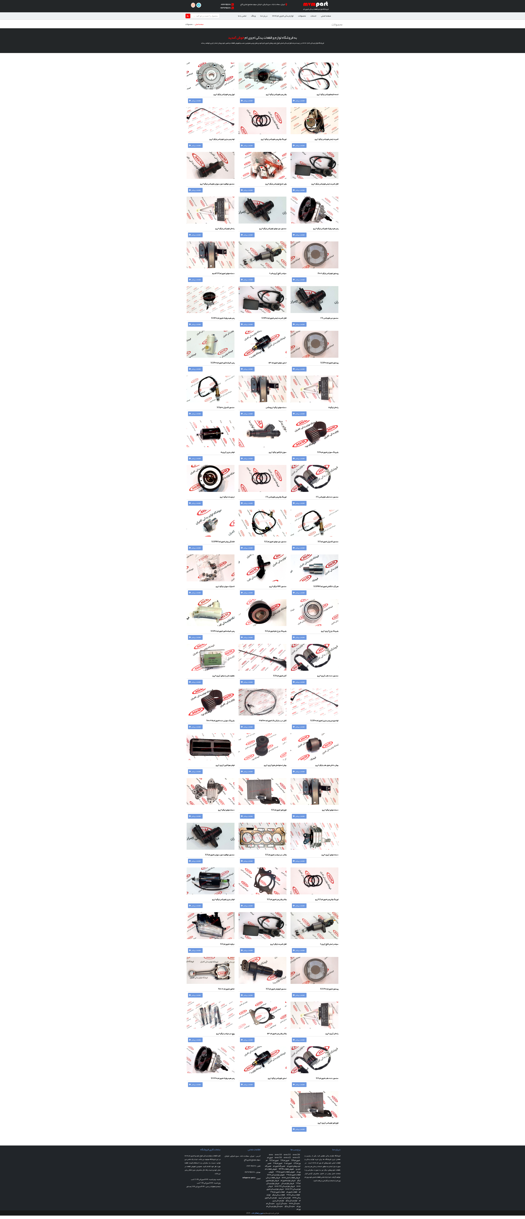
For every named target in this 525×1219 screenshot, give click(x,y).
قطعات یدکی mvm (293, 1195)
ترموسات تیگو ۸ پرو (227, 497)
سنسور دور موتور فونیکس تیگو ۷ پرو (272, 228)
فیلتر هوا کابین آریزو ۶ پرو (225, 765)
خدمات (313, 16)
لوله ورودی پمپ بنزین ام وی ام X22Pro (324, 720)
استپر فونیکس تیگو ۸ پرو (277, 1078)
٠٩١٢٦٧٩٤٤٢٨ (225, 8)
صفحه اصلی (326, 16)
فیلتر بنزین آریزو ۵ (227, 452)
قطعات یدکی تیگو (278, 1195)
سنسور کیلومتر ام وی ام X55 (276, 989)
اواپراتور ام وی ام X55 (278, 810)
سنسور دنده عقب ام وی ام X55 (327, 1078)
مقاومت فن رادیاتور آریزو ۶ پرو (223, 676)
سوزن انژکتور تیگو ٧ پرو (277, 452)
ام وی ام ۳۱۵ (277, 1163)
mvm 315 (287, 1154)
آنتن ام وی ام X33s (279, 676)
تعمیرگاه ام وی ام (279, 1166)
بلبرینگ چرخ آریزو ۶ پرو (329, 631)
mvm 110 (278, 1154)
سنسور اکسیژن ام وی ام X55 (328, 541)
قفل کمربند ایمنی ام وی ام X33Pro (273, 318)
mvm (271, 1154)
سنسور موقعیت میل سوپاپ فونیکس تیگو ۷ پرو (217, 184)
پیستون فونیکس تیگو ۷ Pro (328, 273)
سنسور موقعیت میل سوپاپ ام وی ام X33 (219, 855)
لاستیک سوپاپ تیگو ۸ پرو (225, 586)
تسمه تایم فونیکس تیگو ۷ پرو (327, 94)
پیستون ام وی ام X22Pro (329, 363)
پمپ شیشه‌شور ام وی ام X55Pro (222, 631)
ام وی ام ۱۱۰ (288, 1163)
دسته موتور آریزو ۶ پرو (330, 855)
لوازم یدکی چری (278, 1200)
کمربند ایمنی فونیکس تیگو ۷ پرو (326, 139)
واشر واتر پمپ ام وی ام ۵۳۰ (276, 1033)
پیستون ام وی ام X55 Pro (329, 989)
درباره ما (264, 16)
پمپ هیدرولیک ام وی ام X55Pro (222, 318)
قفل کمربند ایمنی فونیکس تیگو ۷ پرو (324, 184)
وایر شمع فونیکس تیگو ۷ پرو (275, 184)
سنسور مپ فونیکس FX (329, 318)
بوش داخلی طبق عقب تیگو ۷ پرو (326, 765)
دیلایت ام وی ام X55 (227, 944)
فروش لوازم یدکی (287, 1183)
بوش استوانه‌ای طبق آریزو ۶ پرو (275, 765)
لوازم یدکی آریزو (285, 1197)
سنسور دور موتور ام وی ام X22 (275, 541)
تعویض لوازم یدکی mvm (276, 1175)
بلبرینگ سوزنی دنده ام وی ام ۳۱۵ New (220, 720)
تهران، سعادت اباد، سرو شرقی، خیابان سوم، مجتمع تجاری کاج (262, 4)
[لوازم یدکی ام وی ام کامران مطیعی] (315, 5)
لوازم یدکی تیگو (291, 1200)
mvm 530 (296, 1154)
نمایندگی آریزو (281, 1203)
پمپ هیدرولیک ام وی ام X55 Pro (222, 1078)
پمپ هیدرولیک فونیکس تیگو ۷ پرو (325, 228)
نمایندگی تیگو (290, 1206)
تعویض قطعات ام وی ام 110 (285, 1172)
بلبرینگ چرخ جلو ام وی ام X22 (275, 631)
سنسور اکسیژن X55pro (225, 407)
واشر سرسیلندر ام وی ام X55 (275, 855)
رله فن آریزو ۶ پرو (332, 1033)
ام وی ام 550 (284, 1160)
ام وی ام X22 (273, 1160)
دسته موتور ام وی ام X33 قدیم (223, 273)
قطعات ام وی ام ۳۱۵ (277, 1192)
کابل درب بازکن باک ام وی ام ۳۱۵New (272, 720)
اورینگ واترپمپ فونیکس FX (276, 497)
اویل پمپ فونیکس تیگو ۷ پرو (224, 94)
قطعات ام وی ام (291, 1192)
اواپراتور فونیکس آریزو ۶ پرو (328, 1123)
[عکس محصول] (314, 78)
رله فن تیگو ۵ (333, 407)
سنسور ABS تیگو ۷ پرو (277, 586)
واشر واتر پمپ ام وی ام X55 (276, 899)
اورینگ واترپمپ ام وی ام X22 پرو (326, 899)
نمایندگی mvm (294, 1203)
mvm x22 (287, 1157)
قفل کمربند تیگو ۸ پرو (278, 944)
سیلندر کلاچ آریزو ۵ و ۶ (277, 273)
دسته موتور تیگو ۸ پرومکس (276, 407)
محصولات (302, 16)
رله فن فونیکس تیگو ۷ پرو (224, 228)
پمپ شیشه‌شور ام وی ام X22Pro (222, 363)
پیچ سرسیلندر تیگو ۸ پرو (225, 1033)
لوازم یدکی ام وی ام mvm (282, 16)
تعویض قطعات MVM (286, 1169)
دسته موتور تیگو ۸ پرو (330, 810)
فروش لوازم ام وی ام (288, 1180)
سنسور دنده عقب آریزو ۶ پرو (327, 676)
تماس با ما (242, 16)
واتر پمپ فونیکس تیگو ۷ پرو (276, 94)
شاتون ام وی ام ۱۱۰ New (226, 989)
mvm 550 (278, 1157)
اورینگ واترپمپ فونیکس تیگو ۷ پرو (273, 139)
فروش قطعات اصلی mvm (291, 1177)
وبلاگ (253, 16)
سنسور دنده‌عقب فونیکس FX (327, 497)
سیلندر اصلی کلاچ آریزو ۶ (329, 944)
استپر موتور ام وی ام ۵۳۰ (277, 363)
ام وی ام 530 (295, 1160)
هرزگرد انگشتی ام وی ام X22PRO (325, 586)
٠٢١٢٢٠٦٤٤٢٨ (226, 4)
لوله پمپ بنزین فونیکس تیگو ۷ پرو (221, 139)
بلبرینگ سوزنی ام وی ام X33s (327, 452)
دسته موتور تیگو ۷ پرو (226, 810)
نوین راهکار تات (257, 1213)
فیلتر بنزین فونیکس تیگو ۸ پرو (223, 899)
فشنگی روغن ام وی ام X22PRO (222, 541)
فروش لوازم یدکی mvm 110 (285, 1186)
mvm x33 (296, 1157)
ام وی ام (270, 1157)
